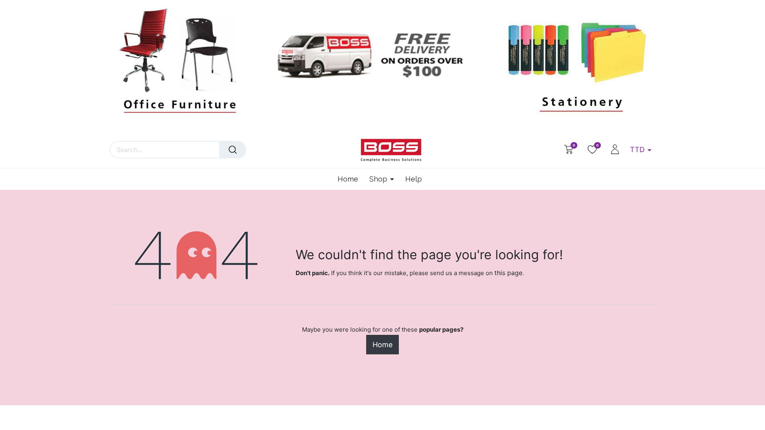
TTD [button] (638, 149)
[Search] (232, 150)
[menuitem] (350, 179)
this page (508, 273)
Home (382, 344)
